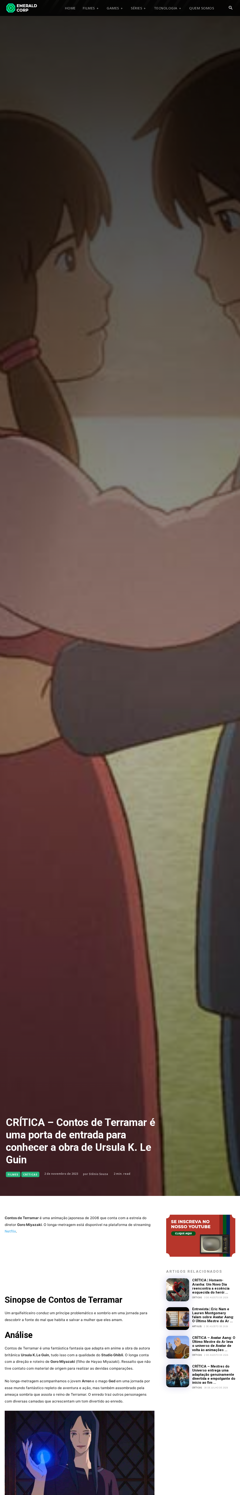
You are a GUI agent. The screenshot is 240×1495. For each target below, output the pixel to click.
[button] (230, 8)
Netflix (10, 1231)
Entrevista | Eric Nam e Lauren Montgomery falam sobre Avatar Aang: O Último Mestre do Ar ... (213, 1315)
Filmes (13, 1174)
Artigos (197, 1326)
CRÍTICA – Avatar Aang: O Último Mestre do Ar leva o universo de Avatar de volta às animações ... (213, 1344)
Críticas (30, 1174)
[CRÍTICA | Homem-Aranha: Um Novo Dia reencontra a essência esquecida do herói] (177, 1289)
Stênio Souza (98, 1174)
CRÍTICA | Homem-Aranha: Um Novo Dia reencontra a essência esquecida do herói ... (210, 1286)
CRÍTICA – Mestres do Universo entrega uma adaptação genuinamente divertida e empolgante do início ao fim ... (213, 1374)
